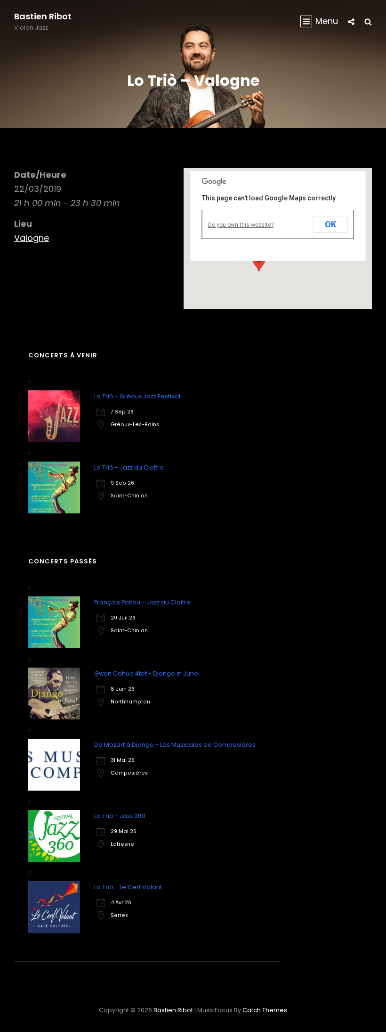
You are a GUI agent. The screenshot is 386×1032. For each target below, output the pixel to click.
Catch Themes (264, 1010)
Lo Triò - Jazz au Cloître (129, 467)
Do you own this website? (240, 225)
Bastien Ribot (43, 16)
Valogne (31, 238)
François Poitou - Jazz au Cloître (142, 602)
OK (330, 224)
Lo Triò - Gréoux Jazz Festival (137, 396)
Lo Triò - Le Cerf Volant (128, 887)
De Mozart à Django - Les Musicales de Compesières (175, 745)
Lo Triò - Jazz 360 (119, 816)
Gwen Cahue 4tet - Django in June (146, 673)
